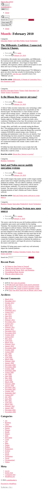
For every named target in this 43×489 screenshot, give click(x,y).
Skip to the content (7, 2)
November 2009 (10, 348)
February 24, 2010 (20, 104)
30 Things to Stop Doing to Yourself (17, 266)
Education (4, 41)
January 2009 (9, 363)
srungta (20, 102)
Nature (3, 92)
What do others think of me (14, 274)
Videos (7, 462)
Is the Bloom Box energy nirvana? (19, 97)
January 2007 (9, 408)
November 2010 (10, 333)
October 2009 (9, 350)
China (7, 424)
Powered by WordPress (8, 484)
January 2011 (9, 329)
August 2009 (9, 352)
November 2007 (10, 389)
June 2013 (8, 307)
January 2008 (9, 386)
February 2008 (10, 384)
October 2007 (9, 391)
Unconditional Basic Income (14, 272)
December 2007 (10, 387)
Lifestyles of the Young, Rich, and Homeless (19, 270)
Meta (18, 41)
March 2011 (9, 325)
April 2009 (8, 357)
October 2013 (9, 303)
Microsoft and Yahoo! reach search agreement (24, 285)
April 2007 (8, 402)
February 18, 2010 (20, 175)
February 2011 (10, 327)
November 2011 (10, 322)
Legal (7, 439)
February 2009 (10, 361)
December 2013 (10, 301)
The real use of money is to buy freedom (18, 268)
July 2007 (8, 397)
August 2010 (9, 337)
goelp (19, 53)
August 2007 (9, 395)
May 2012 (8, 318)
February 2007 (10, 406)
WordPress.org (10, 476)
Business (4, 90)
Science (8, 92)
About (7, 13)
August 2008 (9, 372)
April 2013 (8, 308)
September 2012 (10, 310)
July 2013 (8, 305)
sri (6, 285)
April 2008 (8, 380)
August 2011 (9, 324)
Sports (7, 454)
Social (27, 41)
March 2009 (9, 359)
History (10, 41)
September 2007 (10, 393)
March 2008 (9, 382)
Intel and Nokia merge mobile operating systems (17, 166)
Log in (7, 471)
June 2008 (8, 376)
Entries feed (9, 473)
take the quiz (17, 74)
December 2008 (10, 365)
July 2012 (8, 314)
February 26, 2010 (20, 55)
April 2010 (8, 340)
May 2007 (8, 401)
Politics (22, 41)
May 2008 (8, 378)
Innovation (32, 90)
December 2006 (10, 410)
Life (14, 41)
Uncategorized (10, 460)
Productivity (24, 204)
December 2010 (10, 331)
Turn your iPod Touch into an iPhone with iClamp (25, 290)
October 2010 (9, 335)
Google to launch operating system (27, 286)
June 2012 (8, 316)
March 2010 (9, 342)
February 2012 (10, 320)
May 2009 (8, 355)
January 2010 (9, 346)
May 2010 (8, 339)
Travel (7, 458)
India (26, 90)
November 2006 (10, 412)
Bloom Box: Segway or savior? (23, 154)
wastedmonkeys (6, 7)
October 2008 (9, 369)
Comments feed (10, 475)
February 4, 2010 (19, 219)
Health (7, 432)
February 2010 (10, 344)
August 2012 (9, 312)
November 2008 (10, 367)
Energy (16, 90)
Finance (22, 90)
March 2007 (9, 404)
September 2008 (10, 370)
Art (6, 421)
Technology (34, 41)
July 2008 (8, 374)
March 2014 (9, 299)
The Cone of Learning (17, 283)
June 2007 (8, 399)
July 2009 (8, 354)
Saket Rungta (9, 286)
